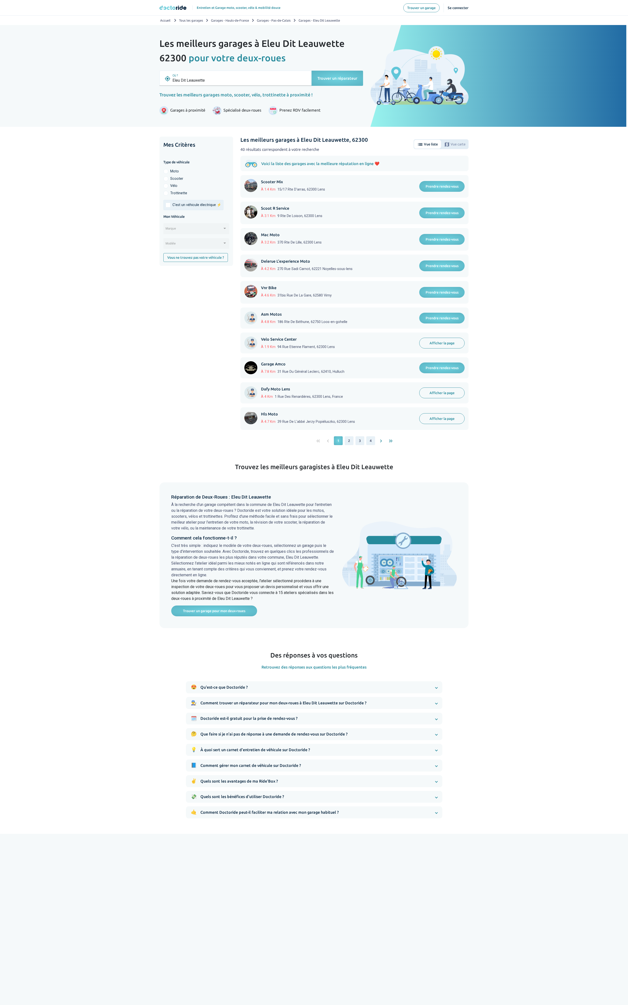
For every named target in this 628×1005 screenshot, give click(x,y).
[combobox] (196, 230)
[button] (314, 687)
